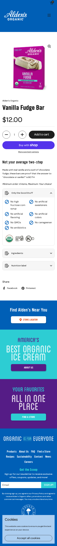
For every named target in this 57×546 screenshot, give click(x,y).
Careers (28, 462)
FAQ (33, 451)
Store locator (30, 319)
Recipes (10, 457)
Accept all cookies (28, 538)
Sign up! (48, 485)
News (48, 457)
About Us (28, 367)
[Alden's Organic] (15, 16)
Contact (38, 457)
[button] (51, 3)
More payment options (28, 152)
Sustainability (24, 457)
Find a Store (28, 417)
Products (12, 451)
